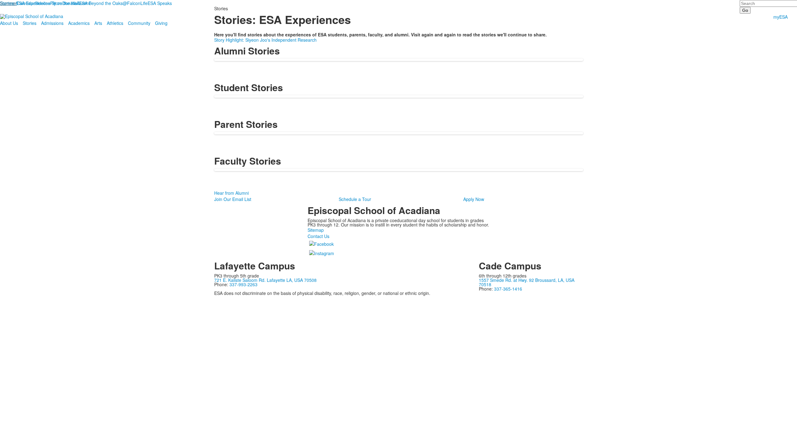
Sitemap (316, 230)
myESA (780, 17)
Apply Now (473, 199)
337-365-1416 (508, 289)
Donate (69, 3)
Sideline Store (48, 3)
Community (139, 23)
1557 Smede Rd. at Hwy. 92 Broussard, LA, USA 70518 (526, 282)
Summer (8, 3)
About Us (9, 23)
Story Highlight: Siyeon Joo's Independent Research (265, 40)
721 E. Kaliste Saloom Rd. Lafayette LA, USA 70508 (265, 280)
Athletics (115, 23)
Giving (161, 23)
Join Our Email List (232, 199)
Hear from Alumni (231, 193)
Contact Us (318, 236)
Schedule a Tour (355, 199)
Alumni (83, 3)
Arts (98, 23)
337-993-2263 (243, 284)
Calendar (26, 3)
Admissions (52, 23)
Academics (79, 23)
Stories (29, 23)
